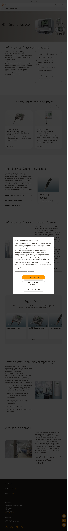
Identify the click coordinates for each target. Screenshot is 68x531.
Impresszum (31, 271)
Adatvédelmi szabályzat (21, 271)
